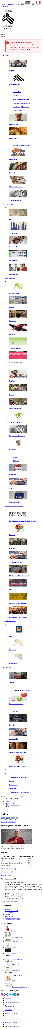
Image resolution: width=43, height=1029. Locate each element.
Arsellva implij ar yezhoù (21, 107)
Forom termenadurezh (16, 704)
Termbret (16, 95)
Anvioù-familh (13, 274)
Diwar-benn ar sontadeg (8, 869)
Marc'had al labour (15, 422)
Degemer (8, 998)
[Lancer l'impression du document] (12, 819)
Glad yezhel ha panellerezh (21, 99)
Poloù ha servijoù (14, 84)
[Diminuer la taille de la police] (2, 819)
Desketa (11, 307)
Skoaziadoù (12, 449)
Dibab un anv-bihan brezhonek (19, 576)
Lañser (3, 4)
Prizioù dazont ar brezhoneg (18, 617)
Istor (10, 219)
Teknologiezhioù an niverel (21, 103)
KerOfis (11, 725)
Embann (12, 548)
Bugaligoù (12, 381)
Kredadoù (8, 1010)
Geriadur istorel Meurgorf (17, 752)
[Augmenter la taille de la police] (4, 819)
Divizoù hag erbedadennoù (21, 145)
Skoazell (16, 461)
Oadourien (12, 321)
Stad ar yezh (13, 247)
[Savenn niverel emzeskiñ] (18, 303)
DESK (15, 457)
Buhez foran (13, 785)
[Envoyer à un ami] (14, 819)
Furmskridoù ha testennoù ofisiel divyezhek (23, 521)
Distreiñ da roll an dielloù (8, 822)
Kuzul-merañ (13, 124)
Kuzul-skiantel (13, 138)
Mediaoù (12, 535)
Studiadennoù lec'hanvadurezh (19, 792)
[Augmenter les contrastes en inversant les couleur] (7, 819)
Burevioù (12, 173)
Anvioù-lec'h (13, 260)
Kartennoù (12, 650)
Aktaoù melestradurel (16, 187)
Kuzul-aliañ (13, 159)
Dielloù (15, 711)
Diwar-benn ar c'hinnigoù (9, 872)
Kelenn (11, 395)
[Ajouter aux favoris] (17, 819)
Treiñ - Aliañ (17, 92)
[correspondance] (26, 4)
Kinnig (11, 636)
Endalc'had (10, 4)
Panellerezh (12, 474)
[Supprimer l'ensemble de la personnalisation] (9, 819)
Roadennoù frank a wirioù (17, 766)
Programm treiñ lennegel (17, 436)
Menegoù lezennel (11, 1013)
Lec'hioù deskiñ (14, 293)
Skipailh (12, 70)
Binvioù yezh (10, 803)
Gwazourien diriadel (15, 362)
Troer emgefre (13, 739)
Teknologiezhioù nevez (16, 562)
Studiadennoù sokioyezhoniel (18, 777)
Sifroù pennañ (13, 233)
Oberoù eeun (13, 590)
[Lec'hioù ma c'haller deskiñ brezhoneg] (18, 289)
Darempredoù (5, 6)
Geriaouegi (12, 788)
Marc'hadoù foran (15, 200)
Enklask (17, 4)
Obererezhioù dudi (15, 408)
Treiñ (11, 488)
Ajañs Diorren (17, 110)
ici (29, 49)
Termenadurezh (14, 502)
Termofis (12, 682)
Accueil (7, 801)
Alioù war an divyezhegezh (17, 603)
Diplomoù (12, 334)
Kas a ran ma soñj (6, 875)
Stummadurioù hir (15, 348)
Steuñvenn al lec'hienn (12, 1002)
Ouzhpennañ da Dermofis (21, 690)
